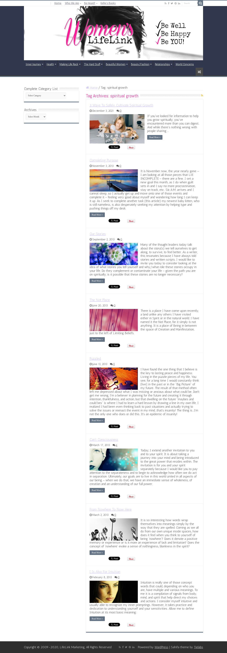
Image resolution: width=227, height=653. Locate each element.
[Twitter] (171, 3)
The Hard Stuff (92, 64)
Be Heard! (89, 3)
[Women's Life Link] (113, 33)
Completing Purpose (104, 160)
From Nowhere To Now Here (111, 509)
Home (57, 3)
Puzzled (95, 358)
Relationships (162, 64)
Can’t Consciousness (104, 439)
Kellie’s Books (108, 3)
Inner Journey (33, 64)
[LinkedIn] (179, 3)
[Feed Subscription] (202, 95)
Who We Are (72, 3)
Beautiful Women (115, 64)
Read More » (154, 137)
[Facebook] (169, 3)
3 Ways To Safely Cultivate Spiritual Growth (121, 105)
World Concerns (185, 64)
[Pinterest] (175, 3)
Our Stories (98, 234)
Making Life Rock (69, 64)
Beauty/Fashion (140, 64)
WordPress (161, 647)
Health (50, 64)
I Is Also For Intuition (105, 572)
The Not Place (100, 300)
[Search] (200, 3)
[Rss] (165, 3)
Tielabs (198, 647)
